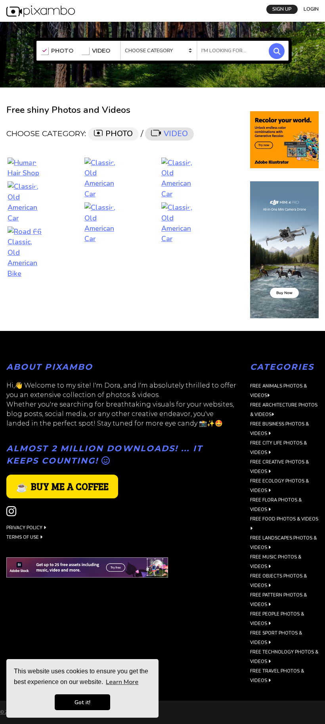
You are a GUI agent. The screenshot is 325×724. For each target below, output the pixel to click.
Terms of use (23, 537)
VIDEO (101, 51)
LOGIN (311, 9)
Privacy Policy (25, 528)
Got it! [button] (82, 702)
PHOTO (62, 51)
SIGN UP (282, 9)
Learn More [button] (122, 682)
